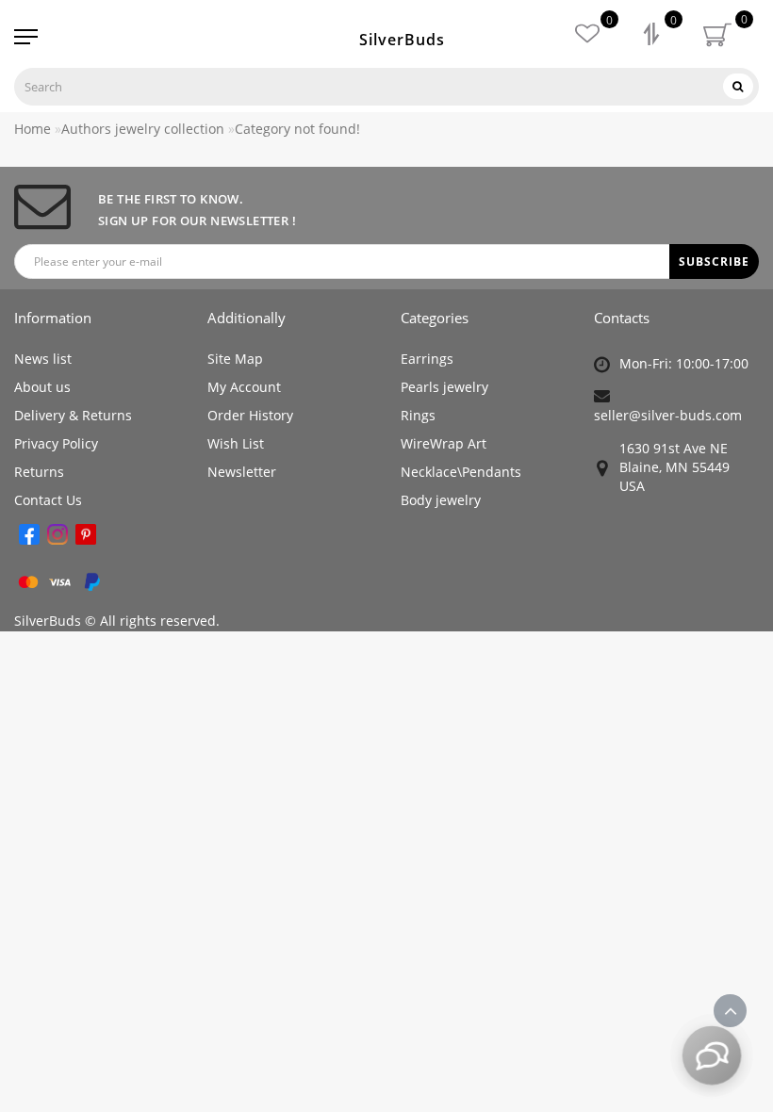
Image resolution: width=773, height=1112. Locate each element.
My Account (244, 387)
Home (32, 129)
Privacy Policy (56, 443)
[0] (653, 36)
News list (43, 359)
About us (42, 387)
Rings (418, 415)
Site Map (235, 359)
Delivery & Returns (73, 415)
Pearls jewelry (444, 387)
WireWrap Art (443, 443)
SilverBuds (402, 39)
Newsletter (241, 472)
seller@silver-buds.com (668, 415)
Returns (39, 472)
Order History (250, 415)
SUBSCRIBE (714, 261)
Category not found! (297, 129)
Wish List (235, 443)
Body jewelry (441, 500)
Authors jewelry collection (142, 129)
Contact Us (48, 500)
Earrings (427, 359)
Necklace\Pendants (461, 472)
